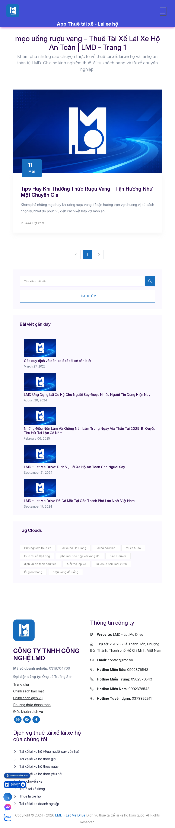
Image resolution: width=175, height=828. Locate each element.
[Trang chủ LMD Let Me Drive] (24, 630)
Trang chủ (21, 684)
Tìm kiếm (87, 296)
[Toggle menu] (163, 11)
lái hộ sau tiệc (106, 548)
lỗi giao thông (33, 572)
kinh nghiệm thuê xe (37, 548)
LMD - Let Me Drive (120, 634)
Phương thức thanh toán (32, 705)
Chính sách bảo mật (28, 691)
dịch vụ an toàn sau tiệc (40, 564)
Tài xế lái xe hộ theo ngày (38, 766)
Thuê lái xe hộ (29, 796)
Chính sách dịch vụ (27, 698)
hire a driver (118, 556)
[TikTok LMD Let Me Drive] (36, 719)
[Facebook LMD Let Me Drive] (27, 719)
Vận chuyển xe (30, 781)
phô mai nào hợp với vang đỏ (79, 556)
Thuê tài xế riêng (31, 789)
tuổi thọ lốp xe (76, 564)
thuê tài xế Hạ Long (37, 556)
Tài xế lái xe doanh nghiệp (38, 804)
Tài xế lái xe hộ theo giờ (36, 759)
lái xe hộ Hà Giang (74, 548)
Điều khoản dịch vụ (28, 711)
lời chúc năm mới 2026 (111, 564)
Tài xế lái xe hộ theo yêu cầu (40, 774)
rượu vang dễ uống (65, 572)
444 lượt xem (34, 223)
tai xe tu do (133, 548)
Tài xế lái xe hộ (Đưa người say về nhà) (48, 751)
